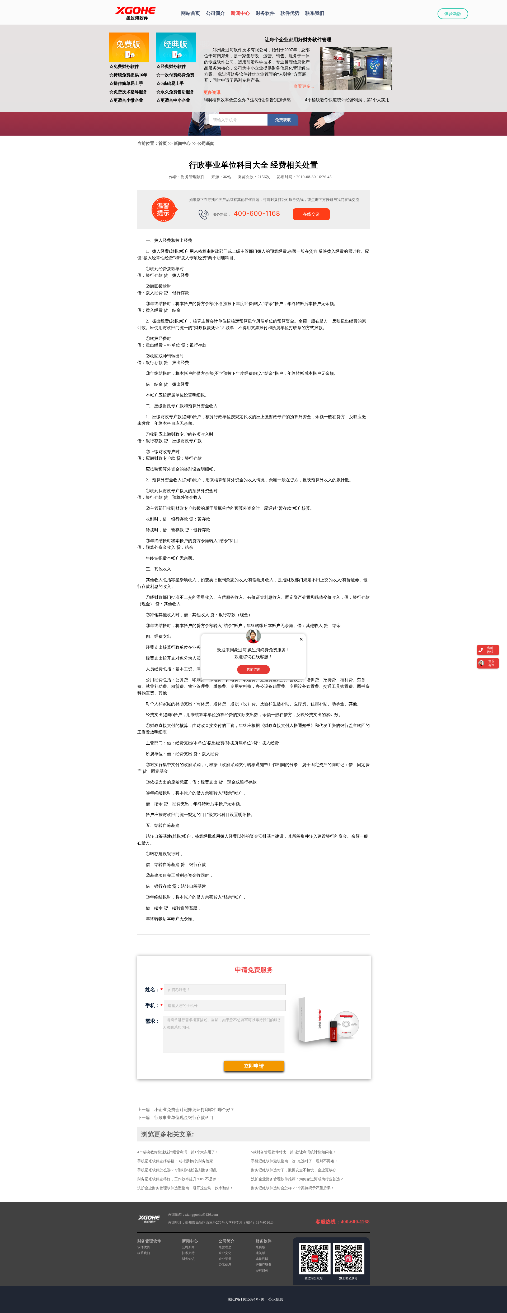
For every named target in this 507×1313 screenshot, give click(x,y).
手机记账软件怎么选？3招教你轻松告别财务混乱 (177, 1170)
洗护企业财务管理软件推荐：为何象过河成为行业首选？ (297, 1179)
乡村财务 (262, 1270)
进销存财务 (263, 1264)
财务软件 (265, 13)
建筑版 (260, 1253)
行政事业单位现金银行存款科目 (183, 1117)
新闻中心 (240, 13)
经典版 (260, 1247)
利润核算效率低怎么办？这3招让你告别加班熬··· (249, 99)
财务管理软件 (149, 1241)
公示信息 (225, 1264)
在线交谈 (311, 214)
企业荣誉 (225, 1259)
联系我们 (314, 13)
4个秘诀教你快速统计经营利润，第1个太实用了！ (178, 1152)
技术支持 (188, 1253)
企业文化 (225, 1253)
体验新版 (452, 13)
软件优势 (289, 13)
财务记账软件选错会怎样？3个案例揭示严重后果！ (292, 1188)
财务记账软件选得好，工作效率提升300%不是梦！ (178, 1179)
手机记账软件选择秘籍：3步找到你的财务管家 (175, 1161)
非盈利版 (262, 1259)
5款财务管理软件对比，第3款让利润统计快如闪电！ (293, 1152)
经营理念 (225, 1247)
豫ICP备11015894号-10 (245, 1299)
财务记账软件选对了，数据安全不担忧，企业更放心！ (295, 1170)
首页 (162, 143)
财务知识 (188, 1259)
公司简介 (215, 13)
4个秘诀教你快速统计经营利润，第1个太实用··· (349, 99)
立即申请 (254, 1066)
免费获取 (283, 119)
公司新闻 (206, 143)
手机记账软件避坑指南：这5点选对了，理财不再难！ (294, 1161)
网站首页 (190, 13)
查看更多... (304, 86)
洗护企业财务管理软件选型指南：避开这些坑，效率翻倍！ (185, 1188)
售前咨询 (253, 669)
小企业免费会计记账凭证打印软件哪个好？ (194, 1109)
